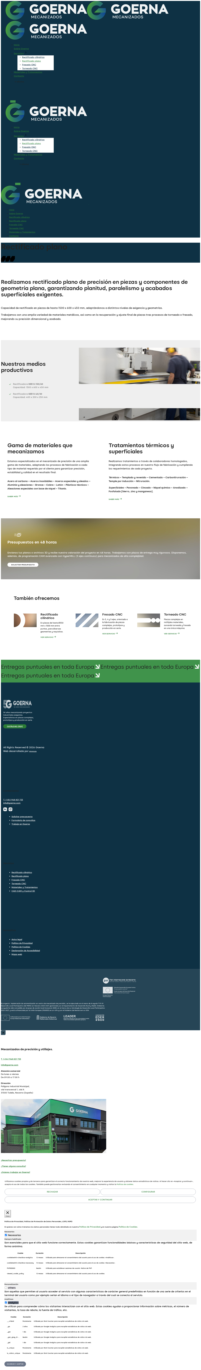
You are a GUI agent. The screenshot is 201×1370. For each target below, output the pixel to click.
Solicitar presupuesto (22, 816)
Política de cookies (125, 1184)
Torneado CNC (19, 883)
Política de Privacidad (22, 943)
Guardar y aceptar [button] (15, 1364)
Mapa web (17, 954)
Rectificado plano (20, 876)
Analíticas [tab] (8, 1299)
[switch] (6, 1288)
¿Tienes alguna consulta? (13, 1166)
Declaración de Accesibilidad (26, 950)
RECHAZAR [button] (52, 1192)
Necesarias (14, 1235)
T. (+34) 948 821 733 (13, 800)
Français (19, 89)
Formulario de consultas (23, 820)
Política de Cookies (21, 947)
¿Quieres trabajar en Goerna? (15, 1172)
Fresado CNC (18, 880)
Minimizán (33, 751)
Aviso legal (17, 939)
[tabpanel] (100, 1259)
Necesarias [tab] (9, 1232)
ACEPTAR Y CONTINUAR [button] (100, 1200)
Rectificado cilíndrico (22, 872)
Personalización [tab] (11, 1284)
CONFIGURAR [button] (148, 1192)
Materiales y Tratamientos (25, 887)
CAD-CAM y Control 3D (23, 891)
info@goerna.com (11, 803)
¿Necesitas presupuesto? (13, 1160)
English (18, 94)
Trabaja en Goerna (21, 824)
